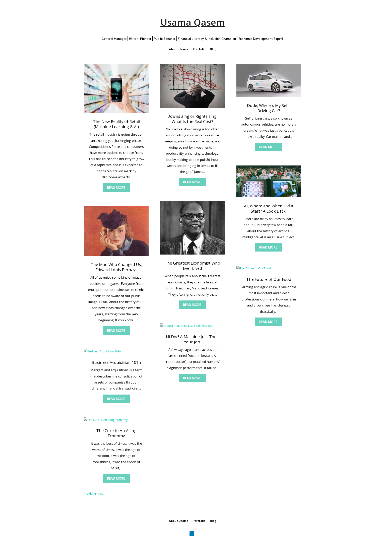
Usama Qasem (192, 22)
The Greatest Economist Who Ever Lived (192, 265)
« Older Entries (93, 493)
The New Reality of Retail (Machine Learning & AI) (116, 124)
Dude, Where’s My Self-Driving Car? (268, 108)
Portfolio (199, 50)
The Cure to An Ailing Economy (116, 433)
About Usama (178, 50)
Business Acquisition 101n (116, 362)
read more (116, 187)
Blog (213, 50)
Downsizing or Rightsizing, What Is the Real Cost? (192, 119)
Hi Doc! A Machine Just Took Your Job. (192, 339)
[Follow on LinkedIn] (191, 533)
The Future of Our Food (268, 279)
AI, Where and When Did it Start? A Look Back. (268, 208)
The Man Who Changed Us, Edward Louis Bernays (116, 267)
